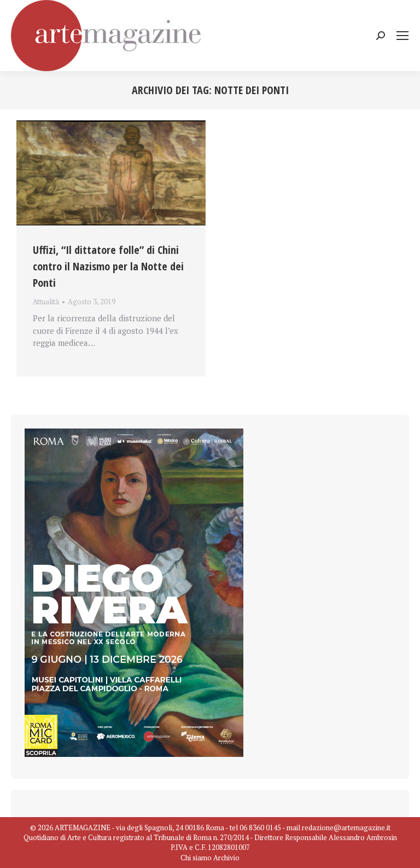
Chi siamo (196, 858)
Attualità (46, 301)
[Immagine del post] (111, 172)
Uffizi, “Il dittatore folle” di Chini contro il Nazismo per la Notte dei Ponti (108, 266)
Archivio (226, 858)
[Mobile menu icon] (402, 35)
